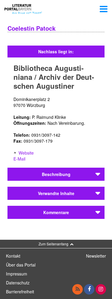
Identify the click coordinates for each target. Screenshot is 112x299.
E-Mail (19, 159)
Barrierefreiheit (20, 292)
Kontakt (13, 256)
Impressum (16, 274)
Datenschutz (18, 283)
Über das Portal (21, 265)
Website (26, 153)
